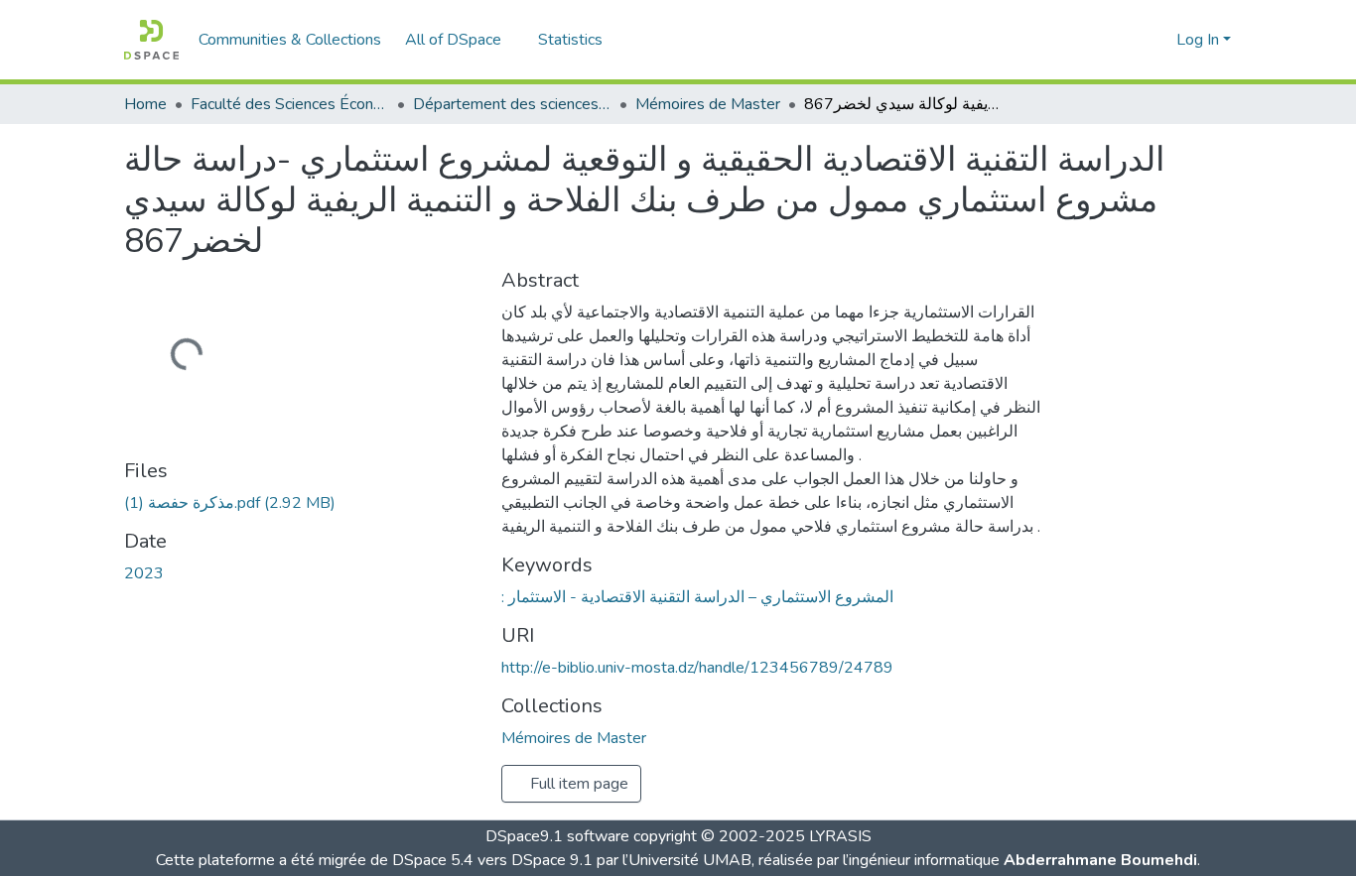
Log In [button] (1199, 40)
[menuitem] (459, 39)
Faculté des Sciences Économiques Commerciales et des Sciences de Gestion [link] (290, 104)
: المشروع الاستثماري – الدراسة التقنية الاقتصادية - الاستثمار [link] (697, 597)
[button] (151, 40)
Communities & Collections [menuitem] (290, 40)
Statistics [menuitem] (570, 40)
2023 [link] (144, 573)
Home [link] (145, 104)
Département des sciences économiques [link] (512, 104)
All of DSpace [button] (453, 40)
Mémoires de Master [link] (707, 104)
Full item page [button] (577, 784)
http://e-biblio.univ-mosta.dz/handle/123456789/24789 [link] (697, 668)
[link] (300, 503)
